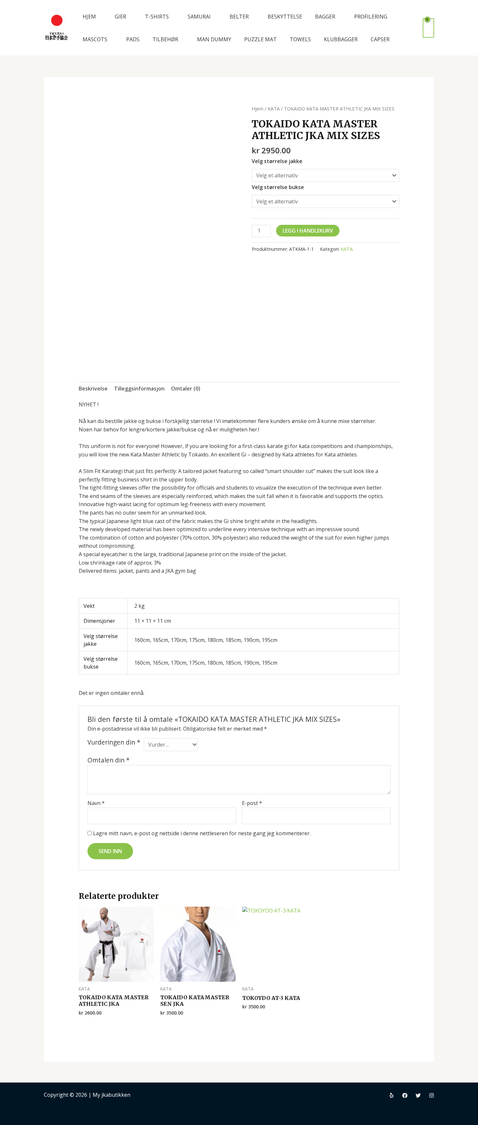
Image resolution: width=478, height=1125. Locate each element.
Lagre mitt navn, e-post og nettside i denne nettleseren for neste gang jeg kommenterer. (202, 833)
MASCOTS (95, 39)
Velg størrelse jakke (277, 161)
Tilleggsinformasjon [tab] (139, 388)
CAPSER (380, 39)
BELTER (239, 16)
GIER (120, 16)
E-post (252, 803)
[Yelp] (391, 1095)
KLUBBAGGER (341, 39)
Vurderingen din (113, 742)
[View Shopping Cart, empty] (428, 27)
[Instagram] (431, 1095)
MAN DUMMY (214, 39)
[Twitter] (418, 1095)
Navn (96, 803)
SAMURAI (199, 16)
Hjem (257, 108)
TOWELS (300, 39)
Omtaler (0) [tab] (185, 388)
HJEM (89, 16)
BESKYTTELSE (285, 16)
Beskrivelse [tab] (93, 388)
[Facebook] (404, 1095)
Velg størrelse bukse (278, 187)
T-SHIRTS (157, 16)
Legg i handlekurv (308, 230)
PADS (132, 39)
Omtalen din (108, 760)
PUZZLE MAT (260, 39)
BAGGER (325, 16)
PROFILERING (370, 16)
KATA (274, 108)
